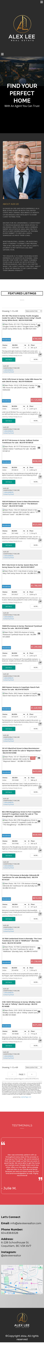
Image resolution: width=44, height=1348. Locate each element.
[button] (41, 2)
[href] (22, 1279)
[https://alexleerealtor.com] (22, 28)
